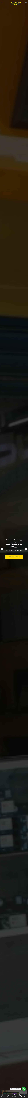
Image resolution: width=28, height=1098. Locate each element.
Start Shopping (14, 538)
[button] (2, 549)
